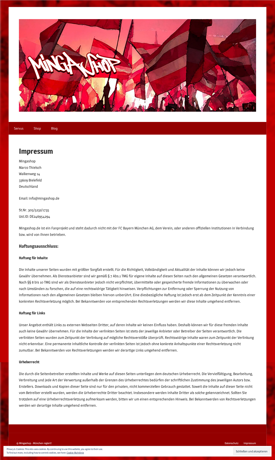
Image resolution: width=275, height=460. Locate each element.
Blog (54, 128)
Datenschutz (231, 443)
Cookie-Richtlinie (75, 452)
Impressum (250, 443)
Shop (37, 128)
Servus (18, 128)
